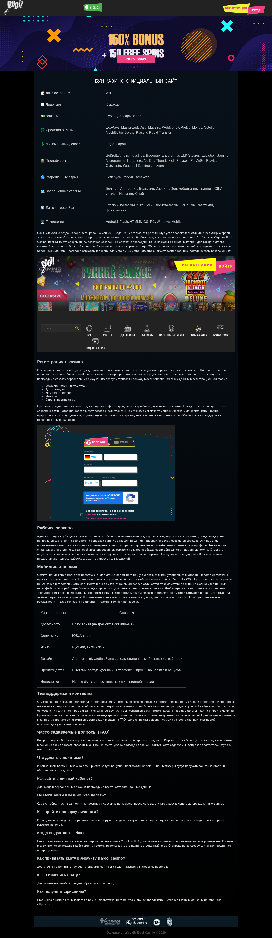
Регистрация (236, 8)
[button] (134, 67)
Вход (256, 10)
